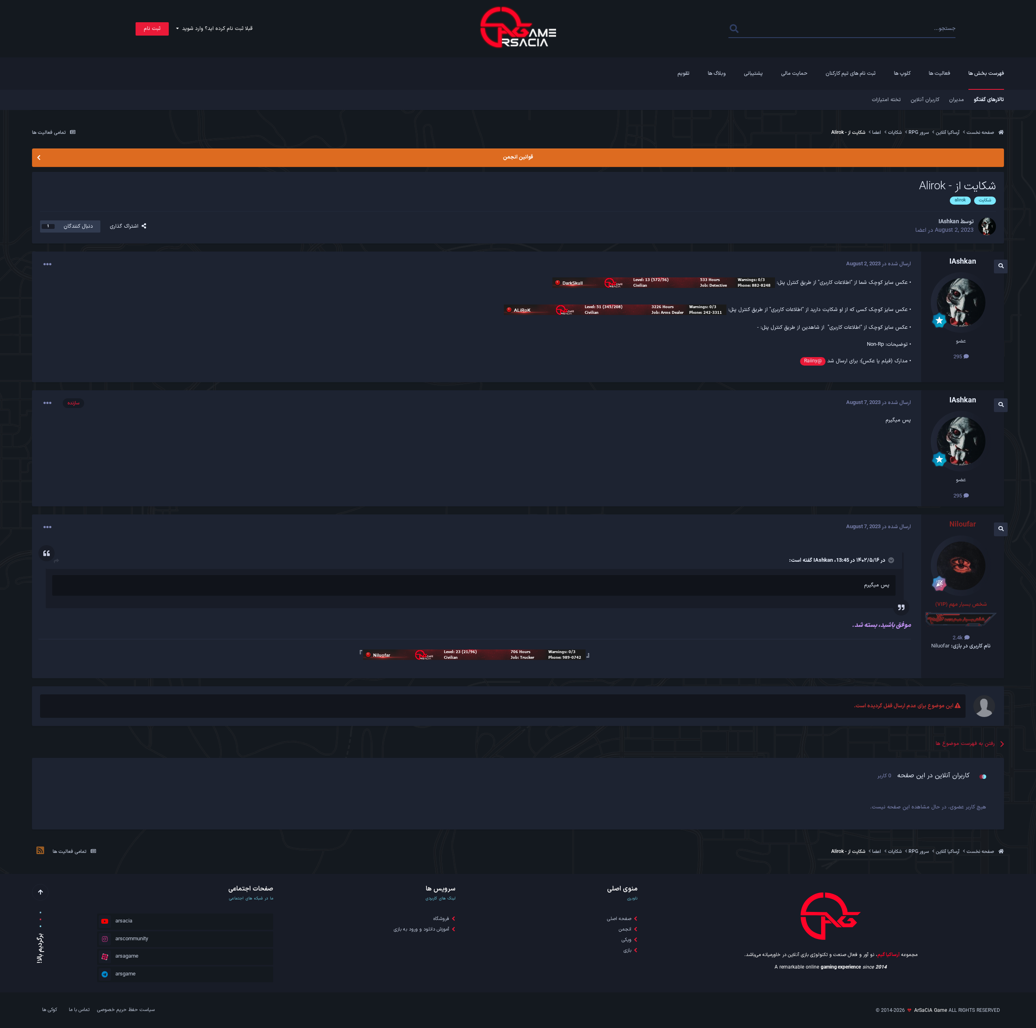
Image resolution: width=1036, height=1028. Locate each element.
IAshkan (823, 560)
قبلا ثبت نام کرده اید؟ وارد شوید (216, 29)
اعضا (920, 230)
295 (958, 357)
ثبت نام (152, 29)
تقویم (683, 74)
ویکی (626, 939)
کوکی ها (49, 1009)
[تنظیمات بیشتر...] (47, 264)
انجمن (625, 929)
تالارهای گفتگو (989, 100)
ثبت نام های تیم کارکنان (851, 74)
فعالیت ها (939, 74)
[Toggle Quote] (890, 560)
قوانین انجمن (518, 157)
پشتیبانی (753, 74)
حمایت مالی (794, 74)
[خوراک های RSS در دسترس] (40, 851)
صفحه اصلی (619, 918)
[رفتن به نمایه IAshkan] (987, 226)
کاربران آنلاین (925, 100)
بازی (627, 950)
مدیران (956, 100)
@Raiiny (813, 361)
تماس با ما (79, 1009)
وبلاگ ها (717, 74)
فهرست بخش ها (986, 74)
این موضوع (762, 28)
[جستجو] (733, 29)
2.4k (958, 638)
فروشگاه (441, 918)
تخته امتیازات (886, 100)
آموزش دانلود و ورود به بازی (421, 929)
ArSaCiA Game (930, 1010)
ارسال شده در (878, 264)
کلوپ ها (902, 74)
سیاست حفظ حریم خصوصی (126, 1009)
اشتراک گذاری (126, 226)
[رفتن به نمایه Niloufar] (961, 565)
